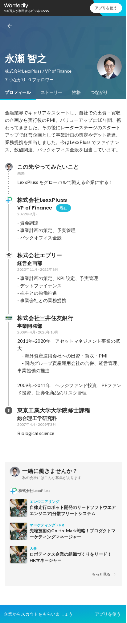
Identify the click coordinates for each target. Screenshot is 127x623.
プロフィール (18, 92)
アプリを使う (106, 7)
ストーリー (51, 92)
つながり (99, 92)
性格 (76, 92)
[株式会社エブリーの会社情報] (8, 255)
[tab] (18, 92)
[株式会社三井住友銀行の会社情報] (8, 318)
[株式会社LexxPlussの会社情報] (8, 200)
